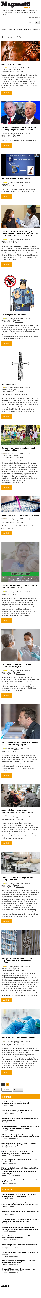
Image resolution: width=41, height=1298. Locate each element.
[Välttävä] (3, 67)
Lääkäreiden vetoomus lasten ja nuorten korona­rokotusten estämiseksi (19, 586)
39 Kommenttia (19, 137)
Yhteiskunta (12, 29)
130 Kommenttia (20, 1045)
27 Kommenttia (19, 71)
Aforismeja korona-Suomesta (14, 315)
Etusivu (3, 29)
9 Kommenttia (19, 243)
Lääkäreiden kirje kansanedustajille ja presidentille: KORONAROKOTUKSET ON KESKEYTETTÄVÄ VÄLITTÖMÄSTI (19, 234)
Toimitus (5, 184)
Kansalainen (4, 1155)
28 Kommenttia (19, 594)
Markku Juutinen (7, 69)
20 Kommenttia (19, 186)
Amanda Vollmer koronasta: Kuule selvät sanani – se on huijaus (19, 666)
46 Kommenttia (19, 391)
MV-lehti (3, 1105)
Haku (3, 1289)
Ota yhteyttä (5, 1286)
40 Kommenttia (19, 457)
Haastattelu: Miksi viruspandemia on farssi (20, 515)
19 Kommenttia (19, 322)
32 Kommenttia (20, 970)
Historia (35, 29)
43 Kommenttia (20, 887)
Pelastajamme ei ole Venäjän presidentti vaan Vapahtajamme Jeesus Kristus (18, 128)
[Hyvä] (5, 67)
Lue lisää (6, 93)
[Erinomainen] (6, 67)
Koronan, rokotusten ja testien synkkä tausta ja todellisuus (18, 449)
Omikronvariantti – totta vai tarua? (16, 179)
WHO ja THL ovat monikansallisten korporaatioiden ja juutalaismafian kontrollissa (16, 961)
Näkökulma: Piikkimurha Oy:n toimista (18, 1037)
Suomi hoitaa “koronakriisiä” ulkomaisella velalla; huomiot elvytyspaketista (19, 743)
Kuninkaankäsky (8, 384)
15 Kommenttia (19, 819)
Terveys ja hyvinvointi (24, 29)
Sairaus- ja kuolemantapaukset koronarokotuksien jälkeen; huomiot (17, 811)
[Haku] (37, 22)
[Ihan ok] (4, 67)
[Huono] (2, 67)
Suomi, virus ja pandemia (12, 64)
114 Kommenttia (20, 674)
